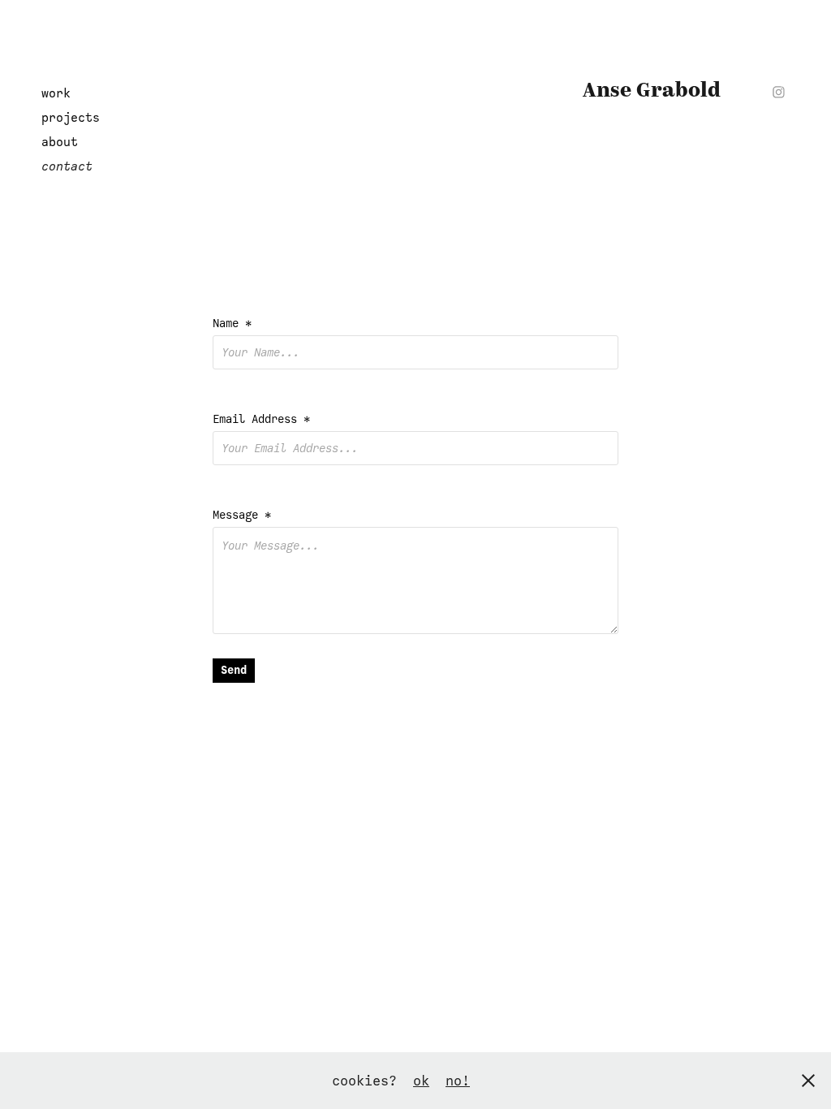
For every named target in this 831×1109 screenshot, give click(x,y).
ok (421, 1081)
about (59, 142)
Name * (232, 323)
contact (67, 166)
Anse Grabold (652, 91)
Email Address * (261, 419)
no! (458, 1081)
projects (70, 118)
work (56, 93)
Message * (242, 515)
